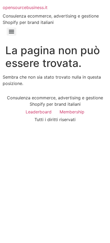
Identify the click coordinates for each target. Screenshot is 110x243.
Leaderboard (39, 111)
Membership (72, 111)
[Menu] (11, 32)
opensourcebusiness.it (25, 7)
